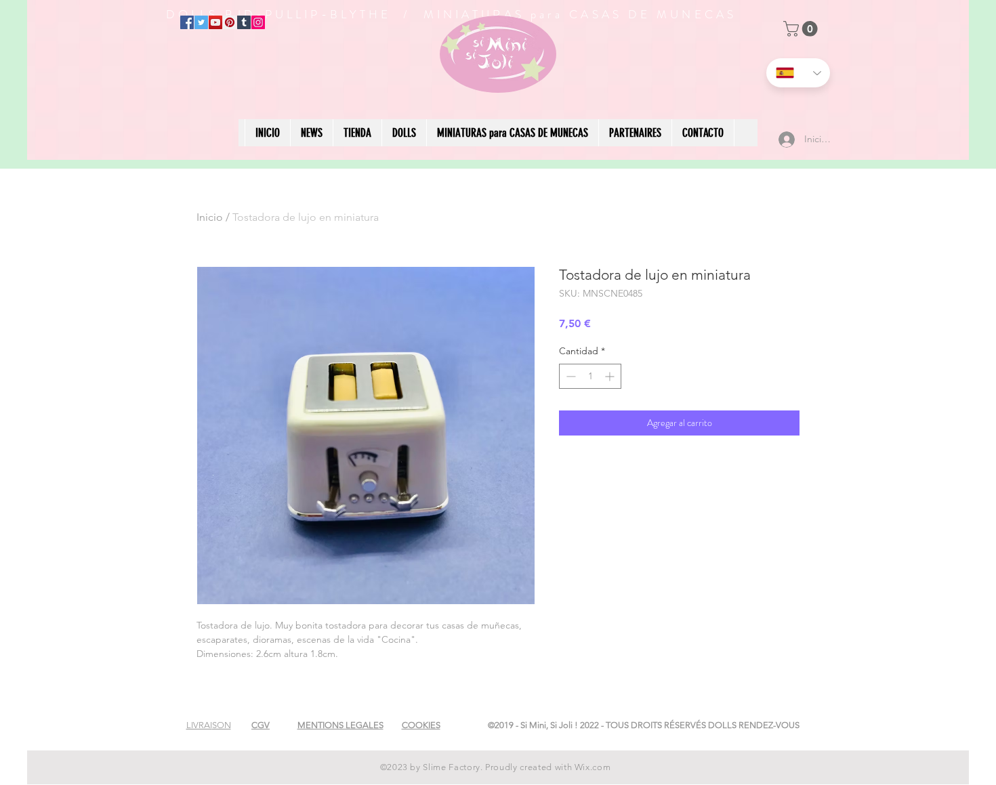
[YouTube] (215, 22)
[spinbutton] (590, 376)
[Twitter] (201, 22)
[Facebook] (187, 22)
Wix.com (593, 767)
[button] (802, 29)
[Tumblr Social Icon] (244, 22)
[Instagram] (258, 22)
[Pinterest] (229, 22)
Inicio (209, 217)
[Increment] (610, 376)
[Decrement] (569, 376)
